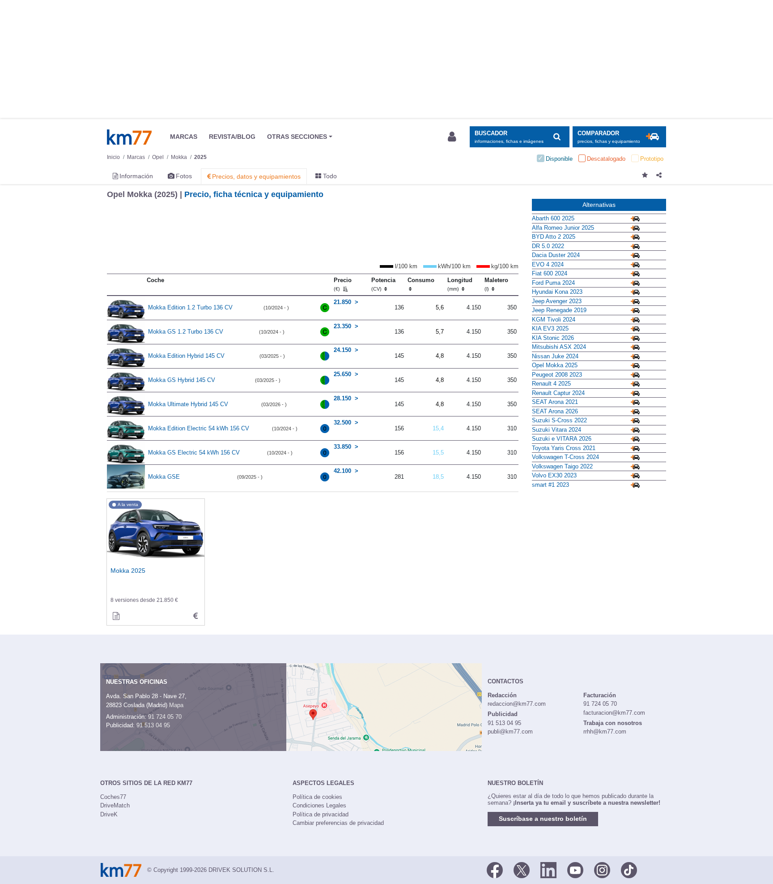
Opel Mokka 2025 (555, 365)
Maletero (496, 284)
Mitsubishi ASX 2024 (559, 346)
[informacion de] (115, 616)
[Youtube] (575, 869)
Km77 (129, 137)
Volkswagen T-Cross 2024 (565, 457)
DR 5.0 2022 (548, 246)
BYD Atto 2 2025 (553, 236)
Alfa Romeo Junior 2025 (563, 227)
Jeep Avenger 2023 (557, 301)
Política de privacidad (320, 814)
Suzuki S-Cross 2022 (559, 420)
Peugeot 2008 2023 (557, 374)
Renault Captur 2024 (558, 393)
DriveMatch (115, 805)
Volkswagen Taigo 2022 (562, 466)
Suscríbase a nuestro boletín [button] (543, 818)
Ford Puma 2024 (553, 282)
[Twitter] (522, 869)
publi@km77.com (510, 731)
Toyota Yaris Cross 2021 (563, 448)
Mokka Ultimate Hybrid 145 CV (188, 404)
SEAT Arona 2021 (555, 402)
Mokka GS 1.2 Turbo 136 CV (185, 331)
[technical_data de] (195, 616)
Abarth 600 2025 (553, 218)
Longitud (459, 284)
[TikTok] (629, 869)
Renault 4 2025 (551, 383)
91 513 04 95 (153, 725)
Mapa (176, 705)
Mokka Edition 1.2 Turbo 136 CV (190, 307)
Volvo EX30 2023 (554, 475)
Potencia (383, 284)
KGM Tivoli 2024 (553, 319)
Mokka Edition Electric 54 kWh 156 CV (198, 428)
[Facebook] (495, 869)
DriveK (109, 814)
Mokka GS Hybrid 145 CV (181, 380)
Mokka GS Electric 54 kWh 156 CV (194, 452)
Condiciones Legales (319, 805)
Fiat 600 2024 (549, 273)
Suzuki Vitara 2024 (556, 429)
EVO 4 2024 (548, 264)
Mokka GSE (164, 476)
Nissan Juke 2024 (555, 356)
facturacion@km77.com (614, 712)
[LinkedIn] (548, 869)
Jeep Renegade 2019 (559, 310)
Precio (343, 284)
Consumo (421, 280)
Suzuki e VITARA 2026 (561, 438)
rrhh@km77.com (604, 731)
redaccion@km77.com (517, 703)
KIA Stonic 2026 (553, 338)
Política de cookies (317, 797)
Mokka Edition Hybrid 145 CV (186, 355)
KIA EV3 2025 (550, 328)
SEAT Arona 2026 (555, 411)
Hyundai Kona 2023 (557, 291)
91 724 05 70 (165, 716)
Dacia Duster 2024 (556, 255)
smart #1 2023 (550, 484)
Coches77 (113, 797)
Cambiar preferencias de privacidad (338, 823)
